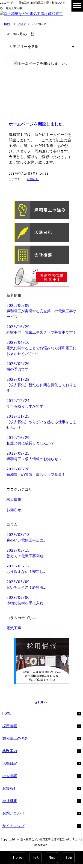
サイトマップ (13, 826)
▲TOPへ (41, 702)
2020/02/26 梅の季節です (18, 366)
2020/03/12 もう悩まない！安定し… (26, 569)
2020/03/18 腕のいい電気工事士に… (26, 537)
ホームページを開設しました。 (38, 124)
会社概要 (9, 801)
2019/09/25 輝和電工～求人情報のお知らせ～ (34, 456)
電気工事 (13, 628)
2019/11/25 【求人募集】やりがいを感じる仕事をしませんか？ (41, 422)
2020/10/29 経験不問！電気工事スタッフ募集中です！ (41, 330)
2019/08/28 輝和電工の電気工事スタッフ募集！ (35, 472)
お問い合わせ (13, 813)
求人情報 (13, 499)
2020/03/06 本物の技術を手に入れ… (26, 600)
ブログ (21, 24)
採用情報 (9, 726)
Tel (35, 857)
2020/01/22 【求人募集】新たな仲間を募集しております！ (41, 385)
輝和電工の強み (15, 738)
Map (52, 857)
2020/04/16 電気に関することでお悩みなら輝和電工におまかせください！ (41, 348)
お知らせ (33, 179)
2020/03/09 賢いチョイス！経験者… (26, 585)
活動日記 (9, 763)
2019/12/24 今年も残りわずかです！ (26, 403)
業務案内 (9, 751)
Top (68, 857)
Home (17, 857)
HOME (8, 24)
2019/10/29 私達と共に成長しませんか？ (30, 440)
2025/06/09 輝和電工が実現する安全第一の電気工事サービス (41, 311)
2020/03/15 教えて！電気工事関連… (26, 553)
